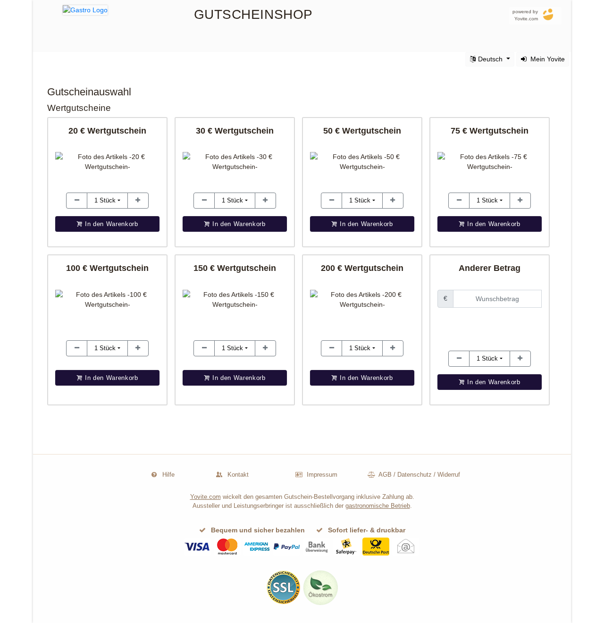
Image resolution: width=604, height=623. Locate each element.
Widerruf (448, 474)
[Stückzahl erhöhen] (76, 201)
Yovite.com (205, 496)
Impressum (322, 474)
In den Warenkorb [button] (110, 223)
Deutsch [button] (490, 59)
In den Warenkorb (492, 382)
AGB (385, 474)
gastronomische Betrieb (377, 505)
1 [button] (105, 200)
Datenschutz (414, 474)
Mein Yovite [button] (546, 59)
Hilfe (168, 474)
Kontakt (238, 474)
